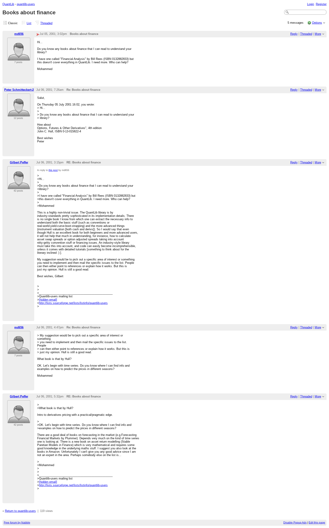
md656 (19, 34)
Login (310, 4)
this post (53, 170)
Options (317, 22)
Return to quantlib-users (20, 511)
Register (321, 4)
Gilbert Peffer (19, 162)
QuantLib (8, 4)
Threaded (46, 23)
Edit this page (317, 522)
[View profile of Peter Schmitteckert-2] (18, 114)
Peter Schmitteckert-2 (19, 89)
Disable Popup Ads (295, 522)
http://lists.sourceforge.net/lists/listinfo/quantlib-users (73, 303)
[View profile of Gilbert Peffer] (18, 186)
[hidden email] (48, 299)
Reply (294, 34)
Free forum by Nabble (17, 522)
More (318, 34)
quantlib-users (26, 4)
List (29, 23)
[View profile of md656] (18, 58)
